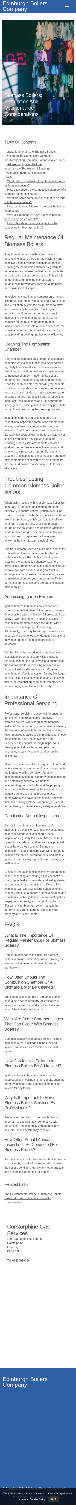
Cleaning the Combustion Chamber (29, 155)
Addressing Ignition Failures (24, 164)
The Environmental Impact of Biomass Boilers (33, 1194)
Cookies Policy (37, 1499)
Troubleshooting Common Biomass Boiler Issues (35, 160)
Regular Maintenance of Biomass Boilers (30, 151)
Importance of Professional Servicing (27, 168)
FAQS (8, 176)
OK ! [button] (53, 1499)
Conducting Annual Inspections (26, 172)
